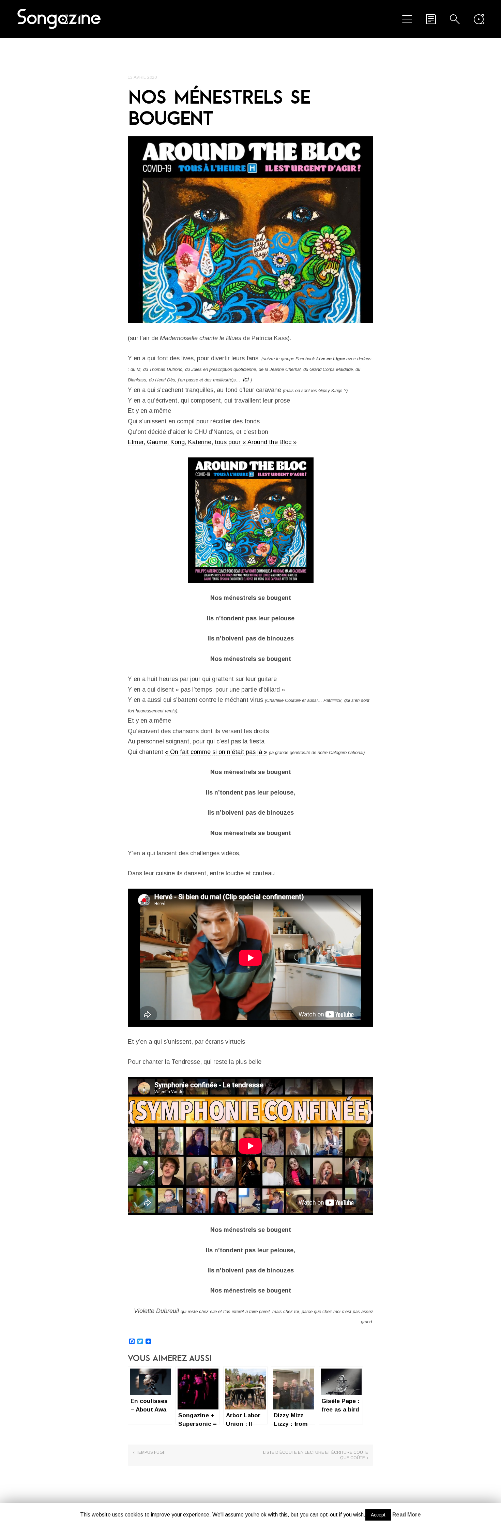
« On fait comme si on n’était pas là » (216, 752)
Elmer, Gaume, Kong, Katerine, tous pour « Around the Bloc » (212, 442)
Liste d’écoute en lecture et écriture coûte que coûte (315, 1455)
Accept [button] (378, 1515)
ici (246, 379)
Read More (406, 1515)
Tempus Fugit (151, 1452)
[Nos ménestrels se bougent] (250, 229)
